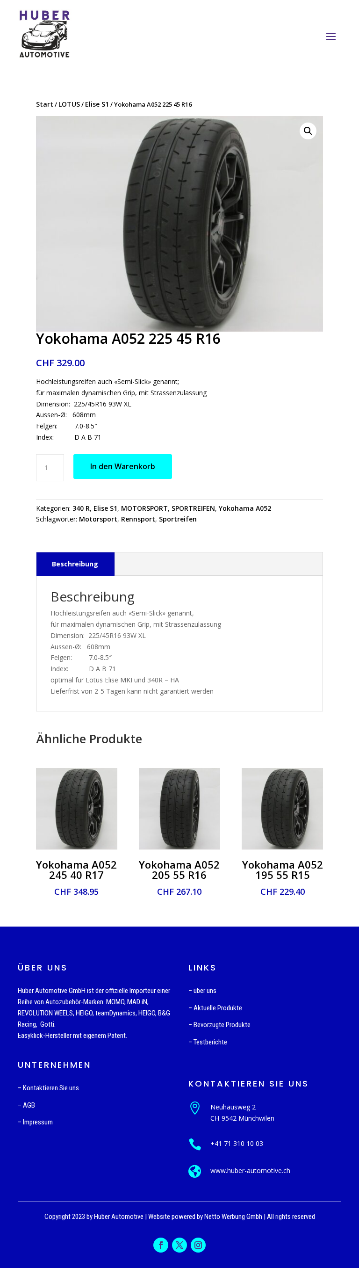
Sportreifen (178, 518)
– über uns (202, 990)
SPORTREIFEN (193, 508)
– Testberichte (207, 1042)
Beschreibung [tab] (75, 563)
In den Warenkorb (122, 466)
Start (44, 104)
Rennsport (138, 518)
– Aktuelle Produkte (215, 1008)
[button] (308, 131)
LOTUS (69, 104)
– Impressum (35, 1122)
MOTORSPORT (144, 508)
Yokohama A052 (245, 508)
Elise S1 (97, 104)
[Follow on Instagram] (198, 1245)
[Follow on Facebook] (160, 1245)
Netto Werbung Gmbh (233, 1216)
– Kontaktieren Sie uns (48, 1088)
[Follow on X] (179, 1245)
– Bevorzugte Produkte (219, 1025)
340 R (81, 508)
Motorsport (98, 518)
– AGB (26, 1105)
